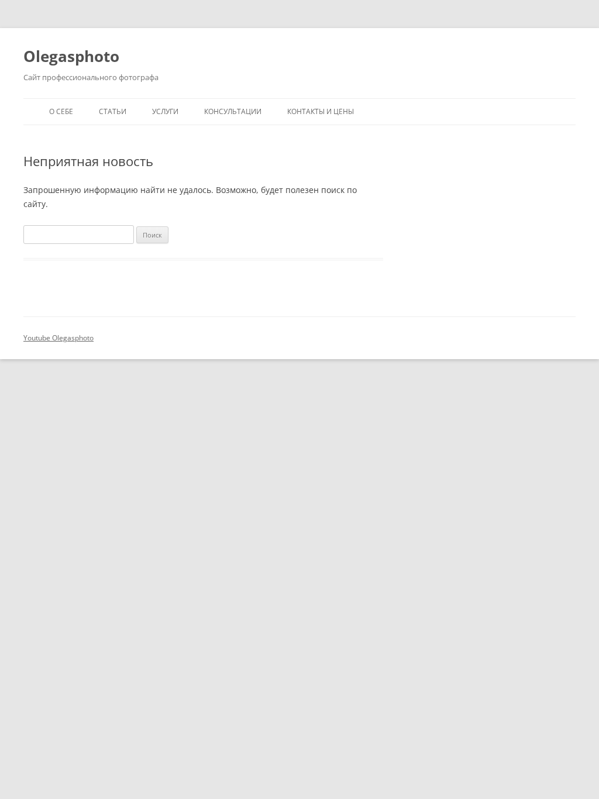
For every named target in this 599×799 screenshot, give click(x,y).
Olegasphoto (71, 56)
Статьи (112, 111)
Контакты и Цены (320, 111)
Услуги (165, 111)
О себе (61, 111)
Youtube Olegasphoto (58, 338)
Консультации (232, 111)
